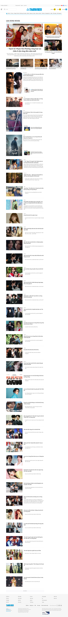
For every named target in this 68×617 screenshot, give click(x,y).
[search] (10, 9)
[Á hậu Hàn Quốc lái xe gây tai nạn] (14, 218)
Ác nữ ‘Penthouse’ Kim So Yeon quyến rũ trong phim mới (32, 113)
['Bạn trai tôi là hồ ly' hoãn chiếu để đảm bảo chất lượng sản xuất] (14, 258)
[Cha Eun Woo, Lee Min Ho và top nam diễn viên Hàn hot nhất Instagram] (14, 83)
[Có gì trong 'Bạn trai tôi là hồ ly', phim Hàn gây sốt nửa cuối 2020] (14, 366)
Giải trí (40, 13)
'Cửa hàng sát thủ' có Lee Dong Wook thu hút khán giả (26, 68)
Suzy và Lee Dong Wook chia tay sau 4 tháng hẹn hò (34, 457)
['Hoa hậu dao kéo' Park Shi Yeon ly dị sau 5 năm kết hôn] (14, 581)
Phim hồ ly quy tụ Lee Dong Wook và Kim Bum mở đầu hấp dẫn (33, 337)
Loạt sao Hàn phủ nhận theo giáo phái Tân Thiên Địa (34, 390)
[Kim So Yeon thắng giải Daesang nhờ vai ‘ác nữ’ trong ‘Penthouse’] (27, 129)
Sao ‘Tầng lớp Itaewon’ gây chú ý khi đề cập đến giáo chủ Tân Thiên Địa (34, 394)
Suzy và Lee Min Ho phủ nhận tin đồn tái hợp (33, 473)
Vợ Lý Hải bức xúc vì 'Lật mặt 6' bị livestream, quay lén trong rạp (34, 103)
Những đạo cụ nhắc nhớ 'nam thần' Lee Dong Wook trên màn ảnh (33, 296)
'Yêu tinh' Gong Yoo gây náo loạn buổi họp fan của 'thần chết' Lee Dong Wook (33, 538)
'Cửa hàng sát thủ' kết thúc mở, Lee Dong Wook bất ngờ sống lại (12, 68)
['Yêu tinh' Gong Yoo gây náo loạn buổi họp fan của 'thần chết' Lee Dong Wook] (14, 541)
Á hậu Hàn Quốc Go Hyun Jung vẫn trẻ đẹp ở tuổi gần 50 (34, 218)
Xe (49, 13)
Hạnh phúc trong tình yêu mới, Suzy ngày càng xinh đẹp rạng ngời (34, 461)
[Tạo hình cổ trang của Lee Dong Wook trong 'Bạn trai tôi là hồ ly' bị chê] (27, 153)
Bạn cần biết (18, 5)
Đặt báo (27, 605)
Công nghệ (47, 13)
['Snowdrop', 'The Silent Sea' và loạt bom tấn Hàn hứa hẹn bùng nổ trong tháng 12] (14, 191)
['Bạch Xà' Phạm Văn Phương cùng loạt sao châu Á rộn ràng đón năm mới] (24, 35)
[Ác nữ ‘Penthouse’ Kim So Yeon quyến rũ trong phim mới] (14, 120)
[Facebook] (63, 5)
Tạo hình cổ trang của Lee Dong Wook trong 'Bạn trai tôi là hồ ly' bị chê (37, 153)
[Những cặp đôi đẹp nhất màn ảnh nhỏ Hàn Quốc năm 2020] (14, 232)
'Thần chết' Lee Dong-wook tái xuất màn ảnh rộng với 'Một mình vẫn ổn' (41, 68)
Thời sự (12, 13)
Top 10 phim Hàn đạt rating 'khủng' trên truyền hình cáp (34, 368)
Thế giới (15, 13)
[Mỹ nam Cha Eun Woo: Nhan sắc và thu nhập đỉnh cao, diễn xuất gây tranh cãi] (27, 91)
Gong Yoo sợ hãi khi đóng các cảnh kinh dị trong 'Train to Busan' (34, 403)
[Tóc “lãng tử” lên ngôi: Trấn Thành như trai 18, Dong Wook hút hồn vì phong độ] (14, 164)
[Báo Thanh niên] (10, 605)
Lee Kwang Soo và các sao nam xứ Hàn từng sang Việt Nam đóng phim (53, 37)
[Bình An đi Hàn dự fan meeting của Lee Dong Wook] (14, 501)
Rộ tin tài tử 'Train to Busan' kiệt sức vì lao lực (33, 553)
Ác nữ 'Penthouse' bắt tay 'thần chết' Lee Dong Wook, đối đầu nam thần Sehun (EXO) (33, 99)
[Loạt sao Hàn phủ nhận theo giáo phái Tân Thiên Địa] (14, 393)
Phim (24, 97)
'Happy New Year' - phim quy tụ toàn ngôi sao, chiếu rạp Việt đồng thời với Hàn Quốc (33, 175)
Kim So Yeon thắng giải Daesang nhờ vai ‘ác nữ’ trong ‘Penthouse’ (36, 128)
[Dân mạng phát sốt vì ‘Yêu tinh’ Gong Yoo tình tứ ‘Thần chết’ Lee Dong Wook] (14, 420)
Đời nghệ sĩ (25, 72)
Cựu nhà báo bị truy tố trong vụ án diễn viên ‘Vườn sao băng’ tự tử (34, 447)
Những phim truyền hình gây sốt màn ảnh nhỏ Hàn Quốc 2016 (34, 569)
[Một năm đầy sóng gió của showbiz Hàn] (14, 433)
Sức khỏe (24, 13)
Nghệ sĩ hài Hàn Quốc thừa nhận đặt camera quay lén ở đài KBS (34, 380)
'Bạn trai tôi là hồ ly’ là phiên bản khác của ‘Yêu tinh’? (34, 259)
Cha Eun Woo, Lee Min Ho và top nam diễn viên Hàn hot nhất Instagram (33, 75)
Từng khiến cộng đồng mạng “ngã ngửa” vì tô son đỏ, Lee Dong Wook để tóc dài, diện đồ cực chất (33, 203)
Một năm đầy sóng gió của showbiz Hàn (32, 429)
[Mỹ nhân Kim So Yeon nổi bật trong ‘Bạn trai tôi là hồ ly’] (55, 63)
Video (52, 13)
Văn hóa (37, 13)
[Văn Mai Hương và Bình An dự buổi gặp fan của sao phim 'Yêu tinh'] (14, 487)
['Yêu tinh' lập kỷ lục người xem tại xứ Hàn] (14, 555)
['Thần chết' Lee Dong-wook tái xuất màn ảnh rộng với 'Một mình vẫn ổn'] (41, 63)
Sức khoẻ (19, 598)
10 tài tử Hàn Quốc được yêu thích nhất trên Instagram (32, 353)
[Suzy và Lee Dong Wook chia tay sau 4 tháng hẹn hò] (14, 460)
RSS (35, 605)
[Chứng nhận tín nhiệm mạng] (45, 613)
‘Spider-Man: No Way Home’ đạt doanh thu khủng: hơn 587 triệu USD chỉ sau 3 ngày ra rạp (34, 179)
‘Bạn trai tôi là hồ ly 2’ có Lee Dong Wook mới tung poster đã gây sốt (32, 137)
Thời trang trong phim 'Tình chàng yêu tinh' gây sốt (34, 564)
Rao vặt (55, 598)
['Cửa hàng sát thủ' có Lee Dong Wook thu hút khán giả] (26, 63)
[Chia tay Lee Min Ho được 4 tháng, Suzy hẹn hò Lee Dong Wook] (14, 514)
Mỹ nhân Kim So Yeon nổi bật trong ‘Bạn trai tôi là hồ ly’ (55, 68)
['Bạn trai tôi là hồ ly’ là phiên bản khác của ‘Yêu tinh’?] (14, 312)
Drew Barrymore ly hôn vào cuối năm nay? (32, 581)
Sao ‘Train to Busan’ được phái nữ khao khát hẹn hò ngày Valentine (34, 542)
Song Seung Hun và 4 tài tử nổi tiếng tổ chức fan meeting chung (33, 376)
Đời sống (21, 13)
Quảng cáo (31, 605)
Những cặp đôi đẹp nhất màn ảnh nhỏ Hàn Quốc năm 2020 (33, 229)
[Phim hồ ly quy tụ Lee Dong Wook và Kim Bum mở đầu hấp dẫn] (14, 339)
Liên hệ (25, 5)
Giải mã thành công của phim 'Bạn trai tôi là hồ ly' (33, 269)
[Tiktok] (65, 5)
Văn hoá (31, 598)
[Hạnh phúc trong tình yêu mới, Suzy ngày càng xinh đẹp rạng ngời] (14, 474)
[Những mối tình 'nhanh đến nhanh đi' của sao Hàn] (14, 447)
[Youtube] (61, 5)
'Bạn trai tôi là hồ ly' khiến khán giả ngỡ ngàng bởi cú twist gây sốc (34, 247)
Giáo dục (31, 13)
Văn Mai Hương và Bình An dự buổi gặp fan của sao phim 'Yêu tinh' (33, 484)
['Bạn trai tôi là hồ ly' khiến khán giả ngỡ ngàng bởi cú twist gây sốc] (14, 285)
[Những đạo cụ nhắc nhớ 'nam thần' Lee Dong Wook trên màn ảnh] (14, 299)
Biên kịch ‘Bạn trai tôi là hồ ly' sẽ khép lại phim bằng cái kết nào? (33, 242)
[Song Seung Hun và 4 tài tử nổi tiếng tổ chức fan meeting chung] (14, 380)
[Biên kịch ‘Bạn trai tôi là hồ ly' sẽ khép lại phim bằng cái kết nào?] (14, 245)
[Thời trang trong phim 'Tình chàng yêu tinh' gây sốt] (14, 568)
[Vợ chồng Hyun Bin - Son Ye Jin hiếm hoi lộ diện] (53, 45)
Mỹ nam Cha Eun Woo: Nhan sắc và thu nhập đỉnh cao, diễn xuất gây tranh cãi (37, 90)
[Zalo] (66, 5)
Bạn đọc (55, 596)
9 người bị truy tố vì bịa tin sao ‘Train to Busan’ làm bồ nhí (34, 421)
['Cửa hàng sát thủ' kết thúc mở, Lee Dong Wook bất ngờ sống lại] (12, 63)
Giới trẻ (28, 13)
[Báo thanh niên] (34, 9)
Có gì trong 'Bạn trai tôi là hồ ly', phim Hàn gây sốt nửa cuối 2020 (34, 274)
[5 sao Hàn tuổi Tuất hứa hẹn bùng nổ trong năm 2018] (14, 528)
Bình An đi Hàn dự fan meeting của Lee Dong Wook (33, 497)
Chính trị (9, 13)
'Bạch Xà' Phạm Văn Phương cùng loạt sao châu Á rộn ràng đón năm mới (25, 50)
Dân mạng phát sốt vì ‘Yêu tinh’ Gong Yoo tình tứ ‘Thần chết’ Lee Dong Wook (33, 407)
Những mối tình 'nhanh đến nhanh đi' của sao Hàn (33, 443)
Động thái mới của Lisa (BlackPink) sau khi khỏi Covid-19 (33, 193)
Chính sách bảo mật (44, 605)
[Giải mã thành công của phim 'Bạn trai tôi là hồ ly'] (14, 272)
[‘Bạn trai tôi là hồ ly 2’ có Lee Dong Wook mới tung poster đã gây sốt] (14, 145)
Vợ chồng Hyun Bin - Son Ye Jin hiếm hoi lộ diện (53, 52)
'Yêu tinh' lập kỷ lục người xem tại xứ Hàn (32, 550)
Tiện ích (22, 5)
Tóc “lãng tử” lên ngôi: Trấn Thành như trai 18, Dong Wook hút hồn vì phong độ (33, 162)
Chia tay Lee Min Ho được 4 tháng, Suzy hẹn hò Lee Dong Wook (33, 511)
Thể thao (43, 13)
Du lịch (34, 13)
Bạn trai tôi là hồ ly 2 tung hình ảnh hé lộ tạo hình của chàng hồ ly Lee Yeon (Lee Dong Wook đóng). (32, 140)
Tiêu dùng (54, 13)
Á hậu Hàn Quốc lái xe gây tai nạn (30, 215)
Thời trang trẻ (59, 13)
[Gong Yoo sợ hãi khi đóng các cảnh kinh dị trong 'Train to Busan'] (14, 406)
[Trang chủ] (6, 13)
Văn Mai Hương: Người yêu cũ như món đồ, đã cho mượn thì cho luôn (34, 488)
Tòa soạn (38, 605)
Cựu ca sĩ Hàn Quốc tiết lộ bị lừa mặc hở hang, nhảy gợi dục (34, 433)
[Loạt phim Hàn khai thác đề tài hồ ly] (14, 353)
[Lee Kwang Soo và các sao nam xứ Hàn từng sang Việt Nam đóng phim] (53, 29)
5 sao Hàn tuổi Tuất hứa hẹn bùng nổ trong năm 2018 (33, 524)
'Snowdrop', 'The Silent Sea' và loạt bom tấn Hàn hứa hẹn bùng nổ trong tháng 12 (34, 189)
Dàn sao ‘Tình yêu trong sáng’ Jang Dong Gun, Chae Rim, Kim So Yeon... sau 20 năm (34, 233)
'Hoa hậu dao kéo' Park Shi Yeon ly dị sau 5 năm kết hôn (33, 578)
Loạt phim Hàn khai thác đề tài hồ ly (31, 326)
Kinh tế (18, 13)
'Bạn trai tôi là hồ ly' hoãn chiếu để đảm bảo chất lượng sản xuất (34, 256)
